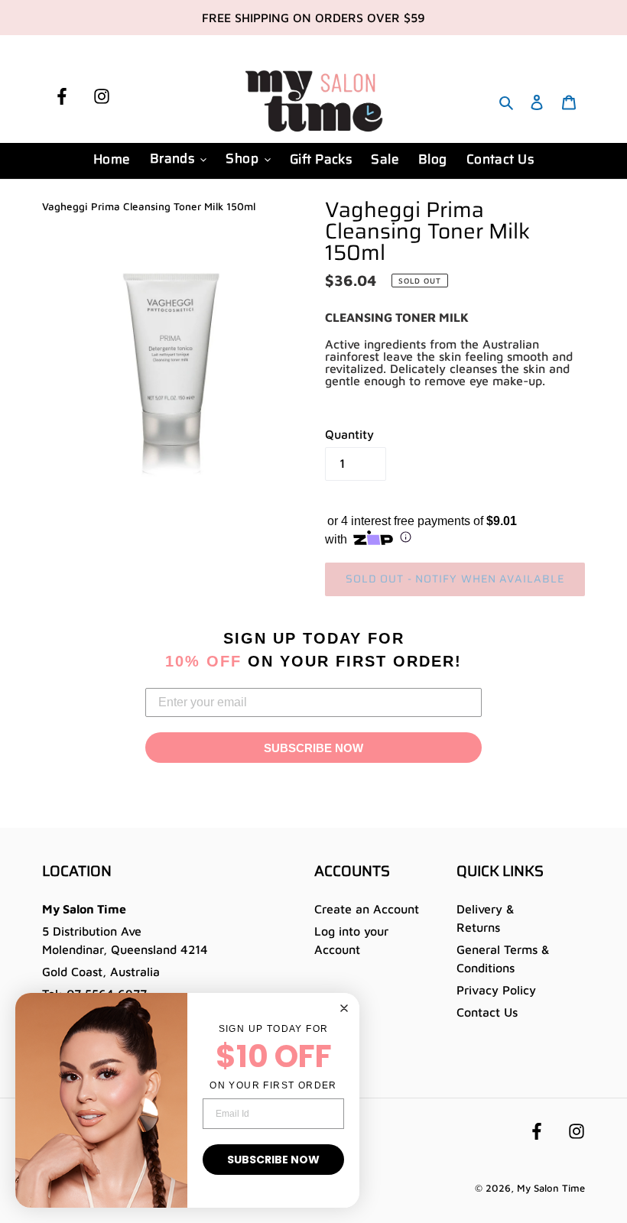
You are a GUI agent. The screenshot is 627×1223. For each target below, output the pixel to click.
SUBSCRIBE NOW (313, 747)
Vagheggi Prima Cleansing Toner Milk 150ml (148, 206)
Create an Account (366, 909)
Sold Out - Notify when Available (455, 578)
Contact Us (487, 1012)
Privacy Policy (496, 990)
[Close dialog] (344, 1008)
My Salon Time (551, 1188)
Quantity (349, 434)
